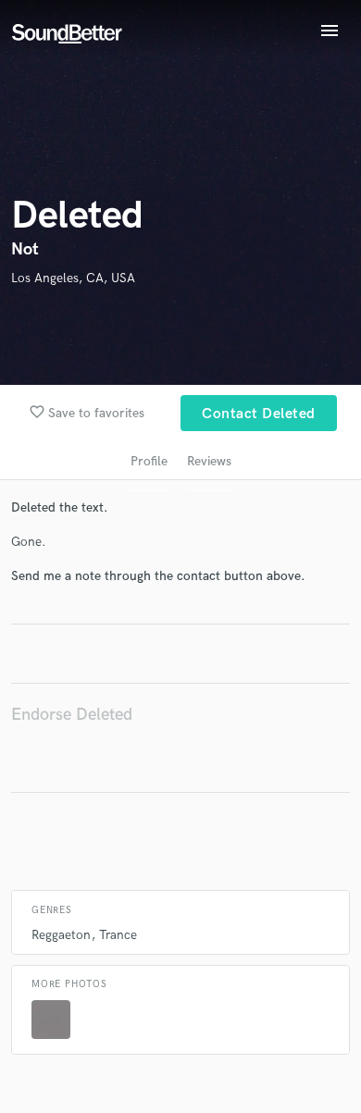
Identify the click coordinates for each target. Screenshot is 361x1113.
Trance (118, 935)
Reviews (209, 461)
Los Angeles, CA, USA (73, 278)
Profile (149, 461)
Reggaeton (61, 935)
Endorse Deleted (71, 714)
